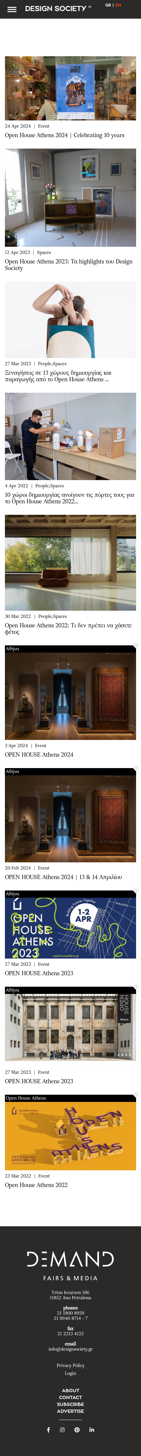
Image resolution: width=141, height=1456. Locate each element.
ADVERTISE (70, 1411)
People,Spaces (52, 364)
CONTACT (70, 1397)
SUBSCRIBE (70, 1404)
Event (44, 126)
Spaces (44, 252)
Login (70, 1373)
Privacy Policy (71, 1365)
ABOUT (70, 1390)
